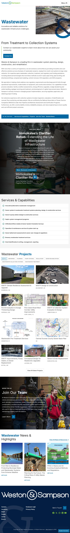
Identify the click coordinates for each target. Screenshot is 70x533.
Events (3, 519)
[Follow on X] (56, 513)
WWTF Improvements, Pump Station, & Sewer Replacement (12, 361)
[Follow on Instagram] (59, 513)
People (3, 514)
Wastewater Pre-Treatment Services (14, 338)
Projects (32, 116)
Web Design (49, 529)
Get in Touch (57, 508)
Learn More (6, 417)
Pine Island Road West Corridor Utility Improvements (32, 310)
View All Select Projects (35, 370)
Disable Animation (64, 530)
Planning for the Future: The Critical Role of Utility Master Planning (34, 475)
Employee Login (31, 507)
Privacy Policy (30, 509)
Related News (50, 116)
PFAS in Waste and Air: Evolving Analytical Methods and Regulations (57, 468)
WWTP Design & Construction (47, 285)
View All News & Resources (58, 440)
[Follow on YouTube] (65, 513)
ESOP (3, 512)
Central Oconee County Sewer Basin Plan (51, 338)
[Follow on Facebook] (53, 513)
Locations (4, 509)
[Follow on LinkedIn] (62, 513)
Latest (3, 517)
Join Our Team (40, 116)
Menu (63, 3)
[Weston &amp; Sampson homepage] (10, 3)
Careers (3, 507)
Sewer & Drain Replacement (57, 358)
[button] (35, 177)
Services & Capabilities (21, 116)
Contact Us (8, 56)
